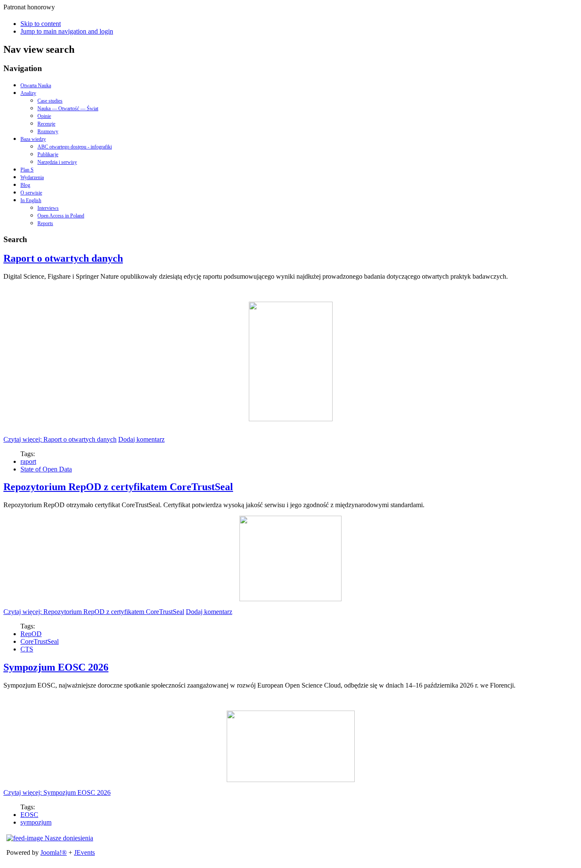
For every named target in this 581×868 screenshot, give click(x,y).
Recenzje (46, 124)
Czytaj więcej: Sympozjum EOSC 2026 (57, 792)
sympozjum (35, 822)
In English (30, 200)
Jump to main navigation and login (66, 31)
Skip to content (40, 23)
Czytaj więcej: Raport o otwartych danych (60, 439)
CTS (26, 649)
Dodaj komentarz (141, 439)
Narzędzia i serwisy (57, 162)
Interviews (48, 208)
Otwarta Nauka (35, 86)
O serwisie (31, 193)
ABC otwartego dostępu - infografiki (74, 147)
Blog (25, 185)
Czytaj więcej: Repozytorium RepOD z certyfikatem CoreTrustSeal (93, 611)
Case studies (50, 101)
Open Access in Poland (60, 216)
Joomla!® (53, 852)
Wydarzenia (32, 177)
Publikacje (47, 154)
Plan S (27, 170)
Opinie (44, 116)
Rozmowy (47, 131)
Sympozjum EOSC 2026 (55, 667)
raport (28, 461)
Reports (45, 223)
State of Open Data (46, 469)
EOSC (29, 814)
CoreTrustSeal (39, 641)
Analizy (28, 93)
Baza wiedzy (33, 139)
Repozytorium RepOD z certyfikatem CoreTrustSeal (118, 486)
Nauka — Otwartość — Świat (67, 108)
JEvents (84, 852)
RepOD (31, 633)
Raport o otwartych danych (63, 258)
